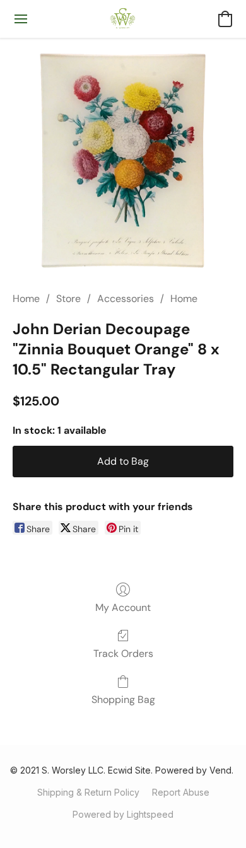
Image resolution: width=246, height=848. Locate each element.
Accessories (125, 298)
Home (26, 298)
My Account (123, 607)
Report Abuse (180, 792)
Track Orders (123, 653)
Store (68, 298)
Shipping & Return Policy (88, 792)
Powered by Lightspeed (123, 814)
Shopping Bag (123, 699)
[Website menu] (20, 19)
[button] (123, 19)
